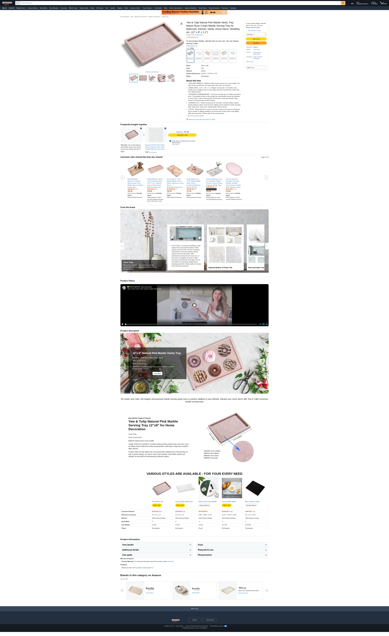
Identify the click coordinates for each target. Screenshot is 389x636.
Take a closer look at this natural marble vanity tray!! (144, 289)
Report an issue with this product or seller (202, 119)
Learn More (157, 373)
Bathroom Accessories (141, 16)
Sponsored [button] (123, 579)
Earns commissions (146, 286)
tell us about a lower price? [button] (142, 567)
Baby (165, 8)
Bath (132, 16)
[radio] (134, 78)
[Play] (122, 324)
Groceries (64, 8)
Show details (175, 144)
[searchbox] (180, 3)
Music (126, 8)
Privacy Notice (179, 626)
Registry (119, 8)
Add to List (250, 67)
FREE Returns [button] (191, 46)
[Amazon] (7, 3)
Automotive (158, 8)
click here (171, 561)
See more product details (196, 116)
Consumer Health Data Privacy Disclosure (196, 626)
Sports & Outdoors (191, 8)
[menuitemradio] (263, 324)
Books (92, 8)
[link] (156, 135)
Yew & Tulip (256, 49)
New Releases (54, 8)
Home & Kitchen (124, 16)
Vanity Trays (165, 16)
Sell (107, 8)
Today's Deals (83, 8)
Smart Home (203, 8)
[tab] (193, 389)
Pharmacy (225, 8)
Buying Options (204, 505)
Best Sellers (43, 8)
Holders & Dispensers (154, 16)
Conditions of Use (169, 626)
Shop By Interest (214, 8)
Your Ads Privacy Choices (217, 626)
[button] (4, 8)
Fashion (112, 8)
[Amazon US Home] (176, 621)
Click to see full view (152, 72)
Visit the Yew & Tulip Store (194, 35)
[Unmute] (267, 324)
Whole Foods (73, 8)
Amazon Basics (33, 8)
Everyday (233, 8)
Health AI (11, 8)
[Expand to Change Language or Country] (200, 620)
